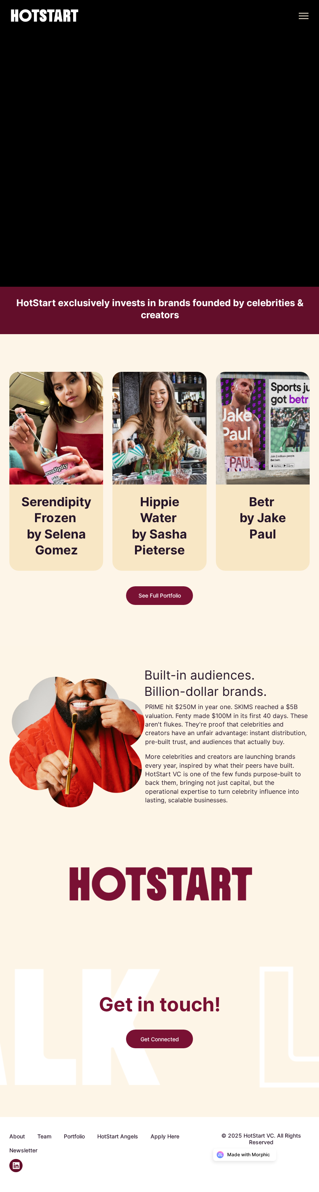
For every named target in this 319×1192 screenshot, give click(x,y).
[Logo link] (49, 15)
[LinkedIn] (19, 1170)
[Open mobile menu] (303, 15)
